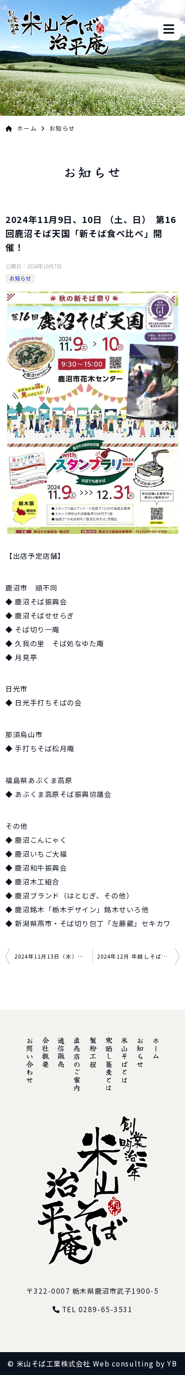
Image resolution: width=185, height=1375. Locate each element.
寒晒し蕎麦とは (108, 1064)
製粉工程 (93, 1052)
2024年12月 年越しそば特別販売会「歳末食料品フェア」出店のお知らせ (138, 956)
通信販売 (61, 1052)
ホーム (27, 128)
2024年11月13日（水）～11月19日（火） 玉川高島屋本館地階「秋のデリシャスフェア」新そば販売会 (53, 956)
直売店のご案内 (76, 1064)
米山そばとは (124, 1060)
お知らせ (20, 278)
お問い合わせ (29, 1060)
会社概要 (45, 1052)
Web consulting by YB (135, 1363)
